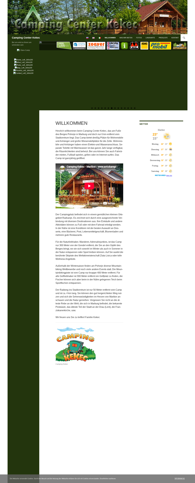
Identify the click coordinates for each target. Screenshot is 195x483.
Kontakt (175, 38)
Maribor (161, 130)
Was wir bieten (125, 38)
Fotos (139, 38)
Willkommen (110, 38)
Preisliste (163, 38)
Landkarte (150, 38)
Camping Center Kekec (26, 37)
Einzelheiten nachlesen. (108, 478)
